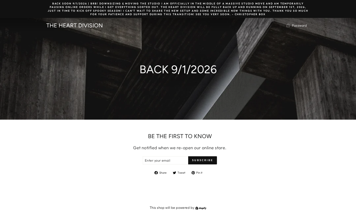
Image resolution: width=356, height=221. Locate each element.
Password (299, 25)
